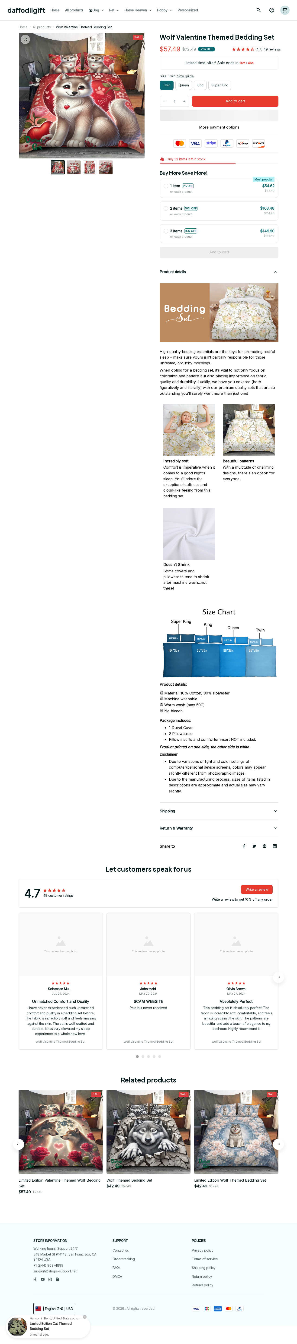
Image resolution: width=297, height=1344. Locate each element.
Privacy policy (202, 1250)
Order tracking (124, 1259)
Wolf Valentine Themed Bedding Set (60, 1041)
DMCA (117, 1276)
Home (23, 27)
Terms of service (205, 1259)
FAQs (116, 1268)
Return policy (202, 1276)
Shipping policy (204, 1268)
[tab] (137, 1056)
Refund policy (202, 1285)
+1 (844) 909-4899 (48, 1265)
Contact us (121, 1250)
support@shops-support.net (55, 1271)
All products (42, 27)
